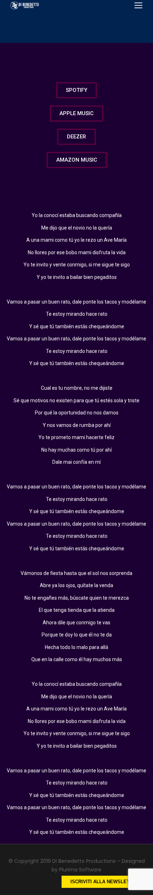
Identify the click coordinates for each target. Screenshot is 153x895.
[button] (76, 90)
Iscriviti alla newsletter (104, 881)
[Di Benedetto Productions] (24, 5)
